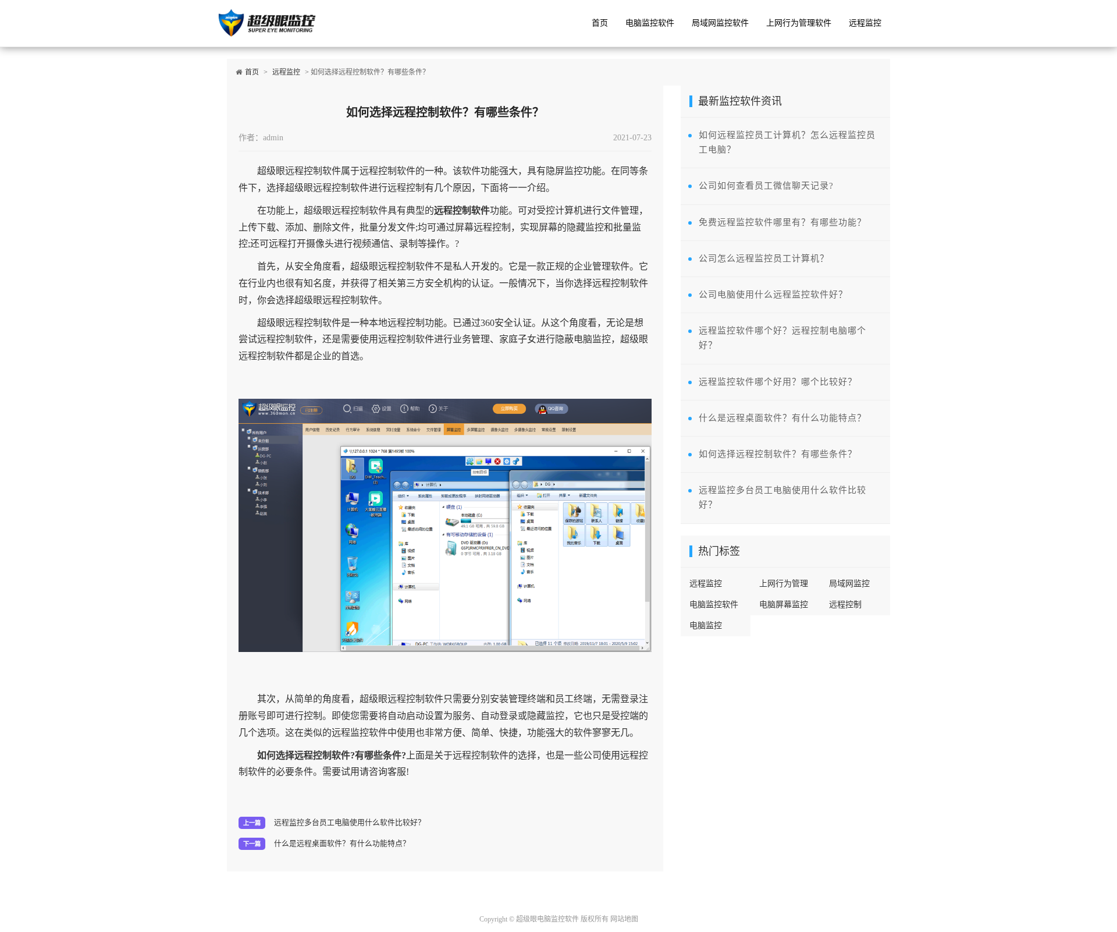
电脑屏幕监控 (783, 604)
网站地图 (624, 919)
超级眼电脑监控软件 (547, 919)
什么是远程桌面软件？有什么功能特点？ (342, 843)
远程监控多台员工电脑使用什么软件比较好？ (349, 822)
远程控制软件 (462, 210)
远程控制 (845, 604)
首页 (600, 23)
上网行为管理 (783, 583)
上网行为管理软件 (798, 23)
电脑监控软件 (649, 23)
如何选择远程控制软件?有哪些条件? (331, 755)
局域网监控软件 (720, 23)
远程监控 (865, 23)
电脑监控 (705, 625)
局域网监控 (849, 583)
